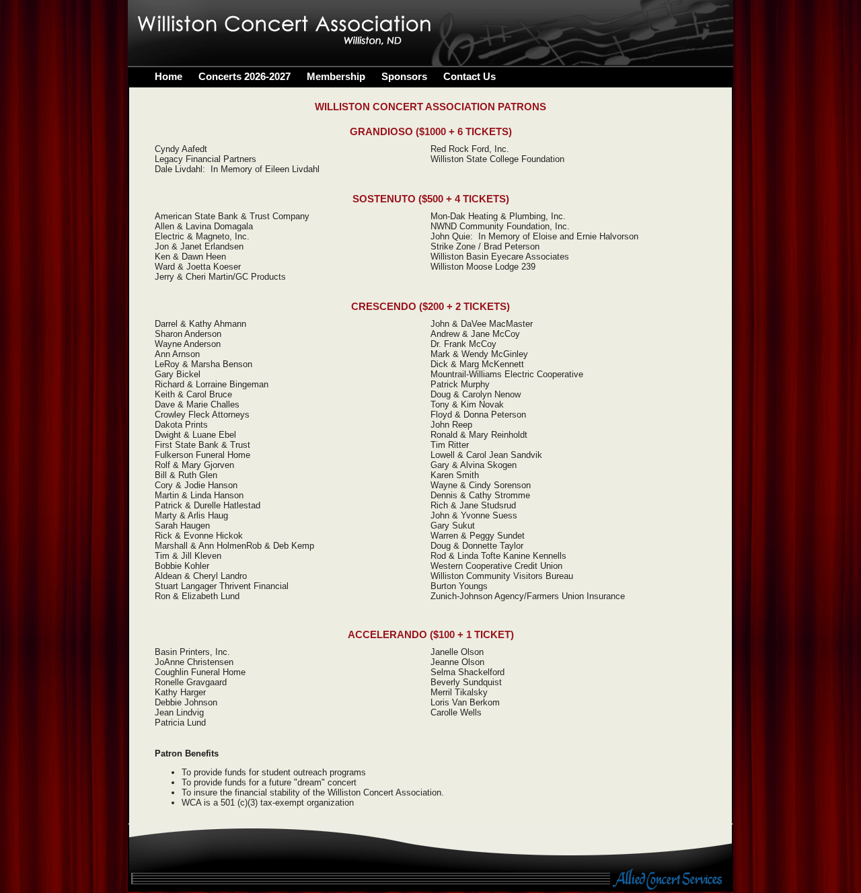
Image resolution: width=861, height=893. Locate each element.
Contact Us (469, 76)
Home (168, 76)
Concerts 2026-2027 (244, 76)
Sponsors (404, 76)
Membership (336, 76)
